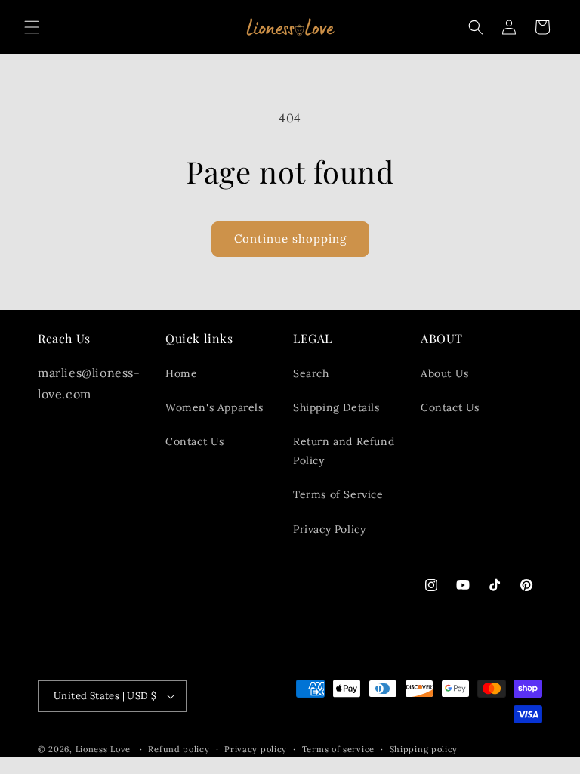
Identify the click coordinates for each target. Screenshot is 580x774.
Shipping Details (336, 407)
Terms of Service (338, 494)
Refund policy (178, 749)
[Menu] (31, 27)
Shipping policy (424, 749)
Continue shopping (290, 238)
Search (311, 373)
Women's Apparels (214, 407)
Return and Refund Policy (343, 451)
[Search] (475, 27)
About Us (445, 373)
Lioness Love (103, 749)
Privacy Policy (329, 529)
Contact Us (194, 441)
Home (181, 373)
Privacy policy (255, 749)
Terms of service (338, 749)
